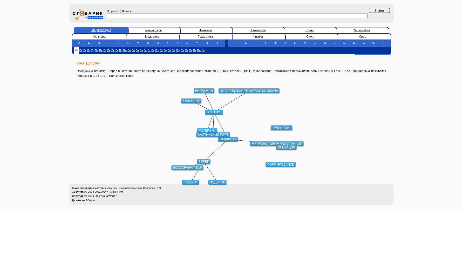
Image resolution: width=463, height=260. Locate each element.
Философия (362, 30)
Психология (258, 30)
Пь (190, 50)
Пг (88, 50)
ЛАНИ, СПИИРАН (112, 191)
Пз (104, 50)
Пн (129, 50)
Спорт (310, 36)
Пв (84, 50)
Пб (80, 50)
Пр (141, 50)
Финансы (205, 30)
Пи (108, 50)
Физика (258, 36)
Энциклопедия (101, 30)
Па (76, 50)
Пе (96, 50)
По (133, 50)
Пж (100, 50)
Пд (92, 50)
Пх (161, 50)
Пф (157, 50)
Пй (113, 50)
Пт (149, 50)
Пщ (178, 50)
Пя (203, 50)
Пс (145, 50)
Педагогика (205, 36)
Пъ (182, 50)
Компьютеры (153, 30)
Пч (169, 50)
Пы (186, 50)
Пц (165, 50)
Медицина (152, 36)
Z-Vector (91, 200)
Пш (173, 50)
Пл (120, 50)
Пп (137, 50)
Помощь (127, 11)
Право (310, 30)
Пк (117, 50)
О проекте (113, 11)
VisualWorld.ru (109, 196)
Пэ (194, 50)
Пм (125, 50)
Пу (152, 50)
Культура (99, 36)
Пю (199, 50)
